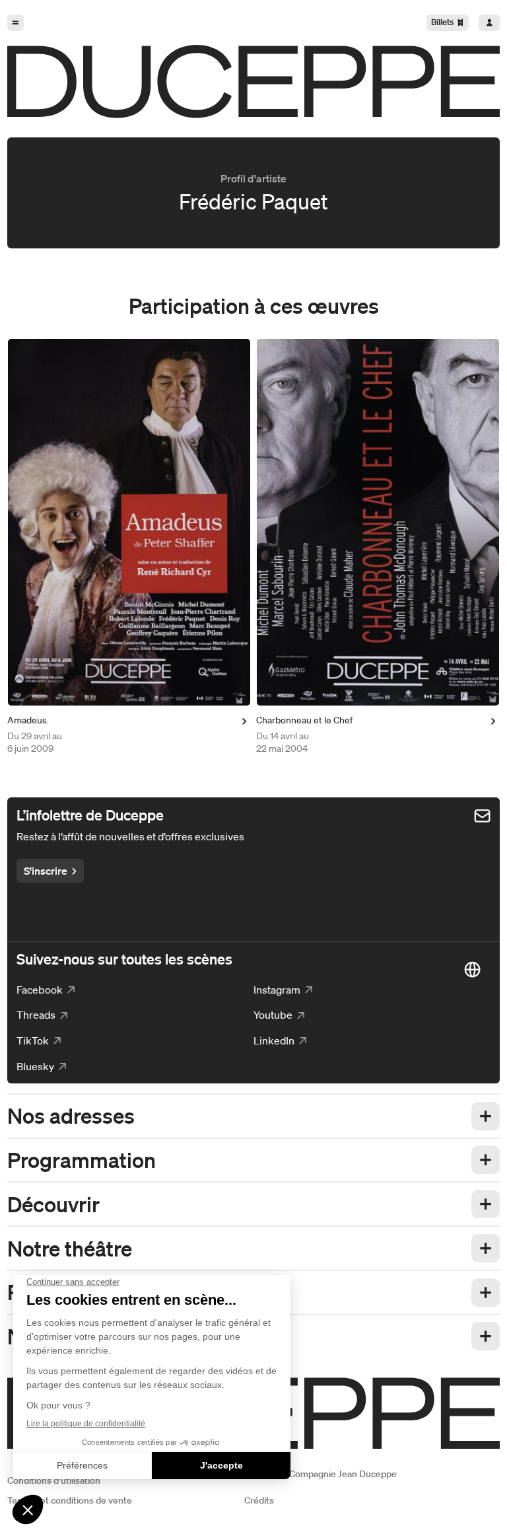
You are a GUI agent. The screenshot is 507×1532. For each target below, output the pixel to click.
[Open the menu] (15, 23)
